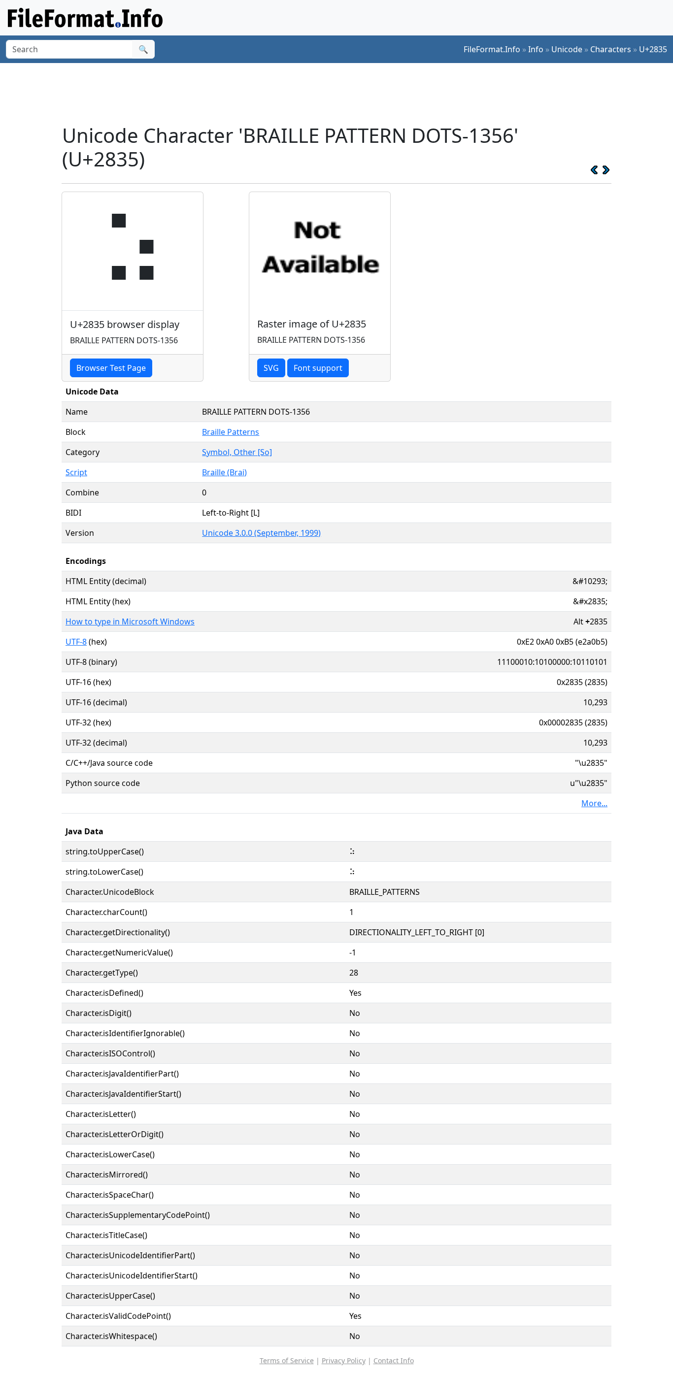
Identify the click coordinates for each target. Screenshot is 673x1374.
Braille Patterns (230, 431)
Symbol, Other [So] (237, 452)
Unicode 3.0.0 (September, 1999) (261, 532)
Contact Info (393, 1360)
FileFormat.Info (492, 49)
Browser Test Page (111, 367)
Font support (318, 367)
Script (76, 472)
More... (594, 803)
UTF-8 (76, 641)
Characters (610, 49)
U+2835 (653, 49)
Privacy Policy (344, 1360)
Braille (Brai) (224, 472)
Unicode (566, 49)
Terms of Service (287, 1360)
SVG (271, 367)
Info (535, 49)
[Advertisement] (342, 93)
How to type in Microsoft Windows (130, 621)
